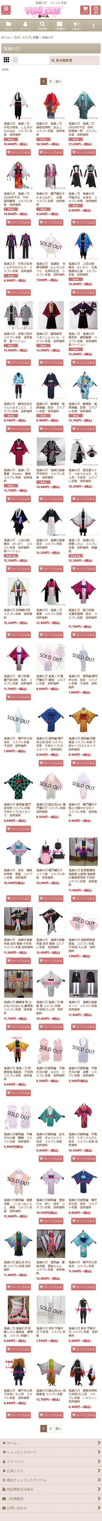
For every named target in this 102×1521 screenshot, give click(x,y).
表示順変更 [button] (64, 60)
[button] (6, 10)
